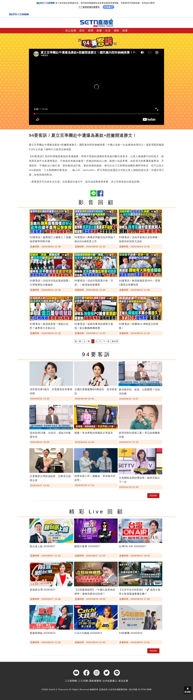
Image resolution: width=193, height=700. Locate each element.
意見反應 (123, 680)
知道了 (109, 7)
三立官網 (83, 680)
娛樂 (99, 30)
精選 (125, 30)
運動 (116, 30)
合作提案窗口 (110, 680)
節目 (82, 30)
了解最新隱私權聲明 (90, 7)
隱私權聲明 (95, 680)
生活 (108, 30)
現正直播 (70, 30)
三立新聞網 (71, 680)
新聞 (90, 30)
